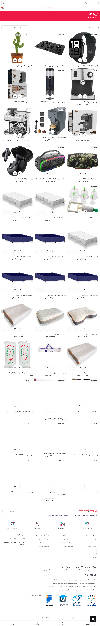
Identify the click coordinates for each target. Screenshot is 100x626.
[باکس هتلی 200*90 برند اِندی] (83, 238)
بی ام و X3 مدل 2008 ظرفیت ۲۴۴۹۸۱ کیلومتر (55, 419)
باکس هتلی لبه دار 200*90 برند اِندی (24, 295)
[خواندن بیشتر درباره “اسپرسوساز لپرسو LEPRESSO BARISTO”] (15, 96)
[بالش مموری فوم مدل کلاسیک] (50, 316)
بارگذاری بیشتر (50, 500)
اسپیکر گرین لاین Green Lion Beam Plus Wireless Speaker (50, 179)
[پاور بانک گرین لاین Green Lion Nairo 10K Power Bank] (83, 437)
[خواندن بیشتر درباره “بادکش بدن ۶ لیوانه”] (80, 212)
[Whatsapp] (19, 539)
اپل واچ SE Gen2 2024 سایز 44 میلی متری (88, 66)
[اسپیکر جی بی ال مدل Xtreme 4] (83, 161)
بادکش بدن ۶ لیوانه (94, 217)
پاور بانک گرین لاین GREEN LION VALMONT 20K (53, 453)
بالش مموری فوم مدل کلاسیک (58, 334)
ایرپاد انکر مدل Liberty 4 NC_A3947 (24, 179)
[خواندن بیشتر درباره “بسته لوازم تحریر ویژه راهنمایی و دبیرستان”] (80, 406)
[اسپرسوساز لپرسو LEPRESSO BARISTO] (17, 84)
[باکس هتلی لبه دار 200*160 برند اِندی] (17, 238)
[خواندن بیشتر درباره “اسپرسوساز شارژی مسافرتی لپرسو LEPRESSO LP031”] (48, 96)
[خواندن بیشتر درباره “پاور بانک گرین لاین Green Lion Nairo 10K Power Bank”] (80, 449)
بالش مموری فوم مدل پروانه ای (91, 334)
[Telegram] (15, 539)
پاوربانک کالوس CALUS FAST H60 (24, 455)
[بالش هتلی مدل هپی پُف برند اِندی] (50, 355)
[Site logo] (50, 8)
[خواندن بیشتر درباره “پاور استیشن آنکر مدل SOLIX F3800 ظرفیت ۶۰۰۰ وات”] (15, 406)
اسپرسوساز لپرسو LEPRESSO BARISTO (23, 102)
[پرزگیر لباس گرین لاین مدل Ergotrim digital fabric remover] (17, 474)
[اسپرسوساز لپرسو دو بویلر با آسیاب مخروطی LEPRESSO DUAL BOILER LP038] (17, 123)
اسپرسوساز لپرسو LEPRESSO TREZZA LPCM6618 (53, 137)
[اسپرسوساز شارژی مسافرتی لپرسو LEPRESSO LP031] (50, 84)
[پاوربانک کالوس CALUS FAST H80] (83, 474)
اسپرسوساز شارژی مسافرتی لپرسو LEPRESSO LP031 (53, 102)
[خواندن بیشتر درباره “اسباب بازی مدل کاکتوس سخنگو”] (15, 60)
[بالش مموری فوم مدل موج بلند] (17, 316)
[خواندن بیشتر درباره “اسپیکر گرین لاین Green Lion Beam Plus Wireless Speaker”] (48, 173)
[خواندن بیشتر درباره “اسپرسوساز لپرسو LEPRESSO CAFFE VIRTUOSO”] (80, 135)
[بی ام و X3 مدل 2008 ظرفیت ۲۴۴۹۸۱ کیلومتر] (50, 397)
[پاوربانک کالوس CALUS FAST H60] (17, 437)
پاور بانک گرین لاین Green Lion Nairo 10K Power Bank (85, 455)
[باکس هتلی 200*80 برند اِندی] (17, 200)
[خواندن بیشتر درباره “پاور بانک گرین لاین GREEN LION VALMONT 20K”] (48, 448)
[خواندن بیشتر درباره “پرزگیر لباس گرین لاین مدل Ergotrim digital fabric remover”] (15, 486)
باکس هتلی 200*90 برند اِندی (91, 256)
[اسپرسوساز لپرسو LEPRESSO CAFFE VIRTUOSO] (83, 123)
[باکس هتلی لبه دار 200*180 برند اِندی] (83, 277)
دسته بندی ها (92, 18)
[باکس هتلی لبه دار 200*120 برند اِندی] (50, 238)
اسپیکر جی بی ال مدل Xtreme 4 (90, 179)
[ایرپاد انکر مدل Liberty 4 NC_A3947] (17, 161)
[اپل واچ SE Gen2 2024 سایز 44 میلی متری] (83, 48)
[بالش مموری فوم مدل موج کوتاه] (83, 355)
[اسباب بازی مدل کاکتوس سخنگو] (17, 48)
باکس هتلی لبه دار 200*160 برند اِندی (24, 256)
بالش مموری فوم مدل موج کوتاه (90, 373)
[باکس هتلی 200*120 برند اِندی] (50, 200)
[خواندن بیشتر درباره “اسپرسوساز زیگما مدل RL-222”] (80, 96)
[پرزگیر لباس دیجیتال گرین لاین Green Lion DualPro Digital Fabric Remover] (50, 474)
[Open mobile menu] (98, 8)
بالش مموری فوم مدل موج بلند (25, 334)
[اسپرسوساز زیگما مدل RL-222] (83, 84)
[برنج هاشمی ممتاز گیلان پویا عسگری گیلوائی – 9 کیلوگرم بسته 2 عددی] (17, 355)
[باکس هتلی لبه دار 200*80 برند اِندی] (50, 277)
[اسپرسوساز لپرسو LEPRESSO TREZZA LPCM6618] (50, 121)
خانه (97, 27)
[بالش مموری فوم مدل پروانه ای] (83, 316)
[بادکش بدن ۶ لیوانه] (83, 200)
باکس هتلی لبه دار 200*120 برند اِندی (57, 256)
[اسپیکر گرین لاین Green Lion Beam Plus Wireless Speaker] (50, 161)
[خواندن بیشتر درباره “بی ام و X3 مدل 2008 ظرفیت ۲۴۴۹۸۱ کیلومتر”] (48, 413)
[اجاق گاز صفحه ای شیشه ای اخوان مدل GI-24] (50, 48)
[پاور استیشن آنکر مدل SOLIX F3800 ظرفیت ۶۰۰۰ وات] (17, 394)
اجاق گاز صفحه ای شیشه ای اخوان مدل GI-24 (54, 66)
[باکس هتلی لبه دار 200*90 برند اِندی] (17, 277)
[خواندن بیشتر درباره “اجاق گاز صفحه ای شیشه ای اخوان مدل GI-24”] (48, 60)
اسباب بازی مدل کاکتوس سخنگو (25, 66)
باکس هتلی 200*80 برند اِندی (26, 217)
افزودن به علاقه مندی (85, 60)
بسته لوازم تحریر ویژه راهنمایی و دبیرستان (88, 412)
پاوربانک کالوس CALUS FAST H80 (90, 492)
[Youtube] (24, 539)
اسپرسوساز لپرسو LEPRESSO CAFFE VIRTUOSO (86, 141)
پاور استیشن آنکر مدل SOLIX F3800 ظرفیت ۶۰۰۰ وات (19, 412)
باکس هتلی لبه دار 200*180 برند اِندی (90, 295)
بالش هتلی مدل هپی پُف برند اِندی (57, 373)
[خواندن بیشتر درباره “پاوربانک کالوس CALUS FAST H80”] (80, 486)
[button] (48, 212)
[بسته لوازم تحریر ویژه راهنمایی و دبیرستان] (83, 394)
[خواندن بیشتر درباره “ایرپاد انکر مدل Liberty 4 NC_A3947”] (15, 173)
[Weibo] (10, 539)
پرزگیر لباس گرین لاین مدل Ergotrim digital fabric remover (17, 492)
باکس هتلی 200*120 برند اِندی (59, 217)
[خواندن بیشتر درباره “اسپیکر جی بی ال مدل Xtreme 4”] (80, 173)
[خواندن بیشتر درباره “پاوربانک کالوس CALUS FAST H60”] (15, 449)
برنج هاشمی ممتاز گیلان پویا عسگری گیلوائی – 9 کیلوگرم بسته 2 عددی (17, 374)
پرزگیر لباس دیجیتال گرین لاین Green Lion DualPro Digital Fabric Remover (51, 493)
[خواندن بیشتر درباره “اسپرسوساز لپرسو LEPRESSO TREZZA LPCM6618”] (48, 132)
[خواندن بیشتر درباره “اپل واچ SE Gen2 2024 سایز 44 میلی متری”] (80, 60)
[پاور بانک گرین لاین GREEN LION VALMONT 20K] (50, 436)
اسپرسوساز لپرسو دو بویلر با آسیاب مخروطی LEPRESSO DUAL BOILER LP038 (17, 142)
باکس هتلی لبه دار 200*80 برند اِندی (57, 295)
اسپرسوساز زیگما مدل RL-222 (91, 102)
